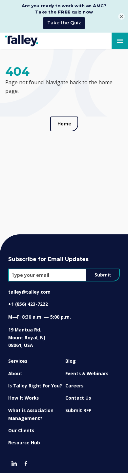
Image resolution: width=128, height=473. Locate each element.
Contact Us (78, 398)
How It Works (23, 398)
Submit (103, 275)
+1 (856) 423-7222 (28, 304)
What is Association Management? (30, 414)
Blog (70, 361)
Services (17, 361)
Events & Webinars (86, 373)
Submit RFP (78, 410)
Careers (74, 385)
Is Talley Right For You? (35, 385)
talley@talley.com (29, 292)
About (15, 373)
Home (64, 124)
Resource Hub (24, 442)
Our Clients (21, 430)
